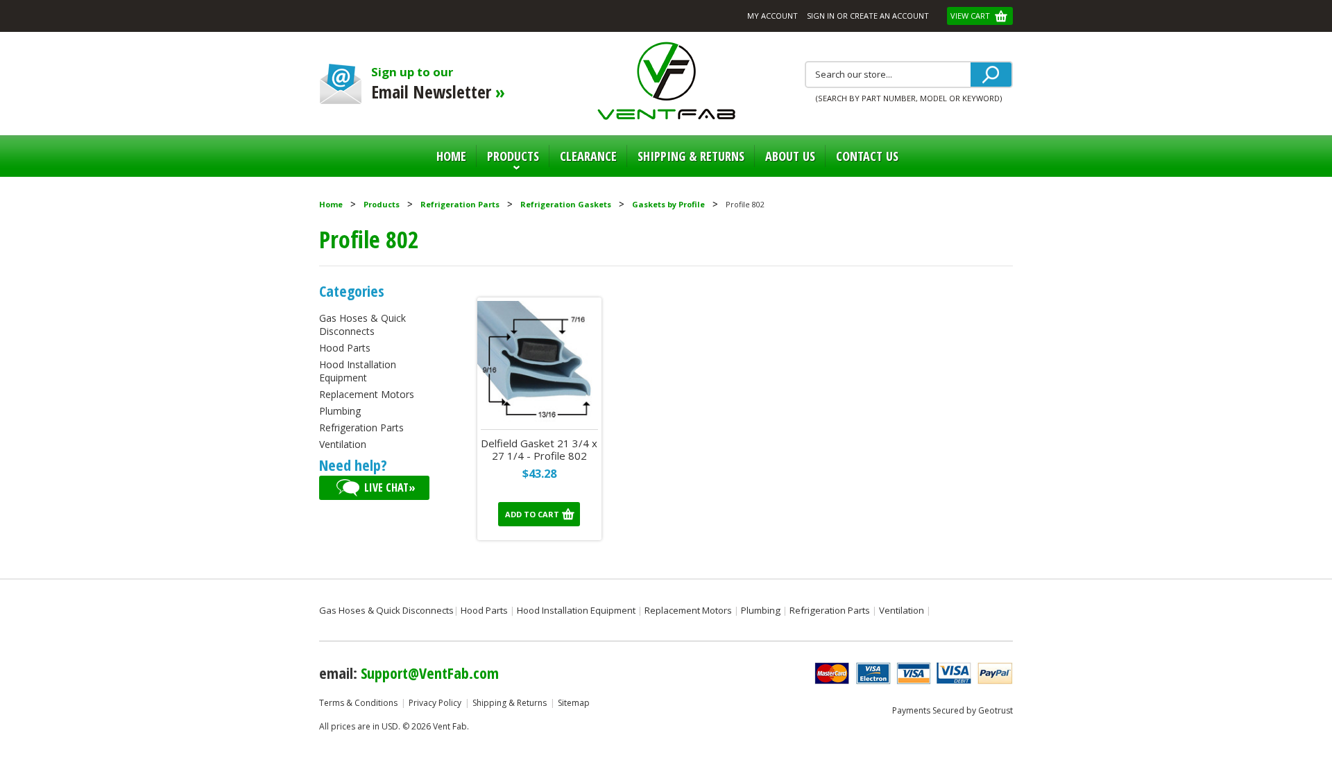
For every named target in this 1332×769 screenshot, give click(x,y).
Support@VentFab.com (430, 672)
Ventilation (342, 444)
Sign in (821, 15)
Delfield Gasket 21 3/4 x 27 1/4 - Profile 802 (539, 450)
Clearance (588, 156)
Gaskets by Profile (668, 204)
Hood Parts (344, 347)
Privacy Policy (435, 703)
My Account (772, 15)
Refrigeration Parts (460, 204)
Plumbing (340, 410)
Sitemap (574, 703)
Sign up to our (438, 83)
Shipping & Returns (509, 703)
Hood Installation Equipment (357, 371)
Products (508, 162)
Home (451, 156)
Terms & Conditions (358, 703)
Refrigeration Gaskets (565, 204)
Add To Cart (532, 514)
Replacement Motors (366, 394)
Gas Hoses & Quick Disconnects (362, 324)
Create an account (889, 15)
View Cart (971, 15)
